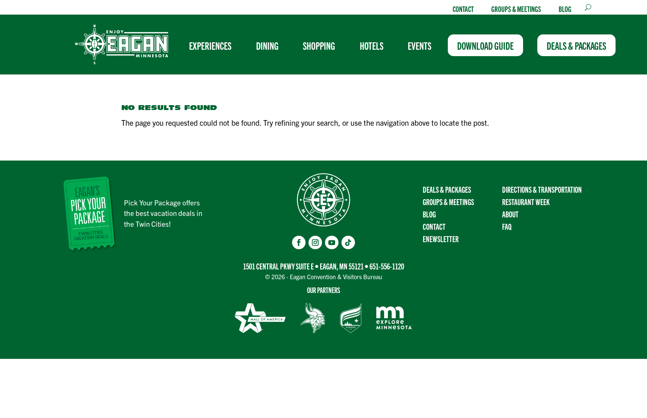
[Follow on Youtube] (331, 242)
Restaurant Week (526, 201)
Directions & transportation (542, 189)
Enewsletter (441, 239)
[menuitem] (213, 45)
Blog (565, 8)
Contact (463, 8)
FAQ (506, 226)
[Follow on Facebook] (299, 242)
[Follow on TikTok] (348, 242)
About (510, 214)
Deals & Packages (447, 189)
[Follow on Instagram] (315, 242)
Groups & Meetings (516, 8)
